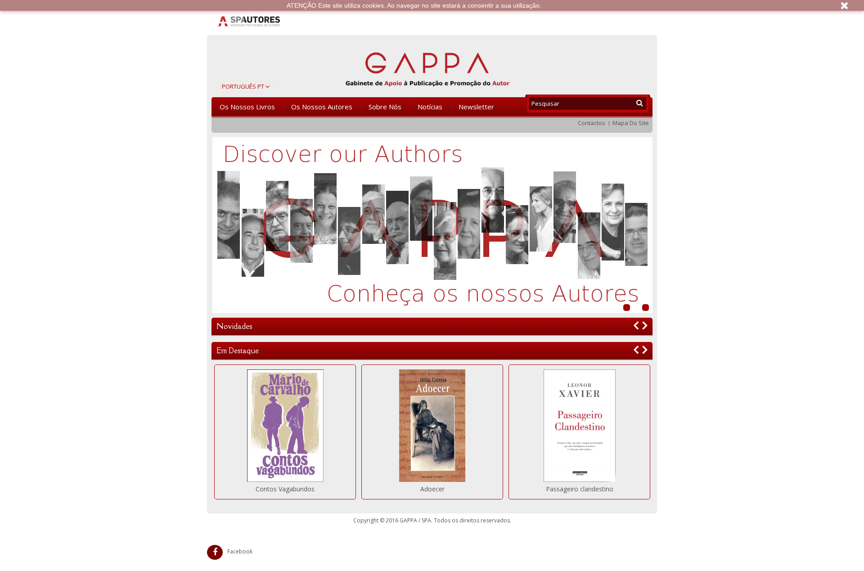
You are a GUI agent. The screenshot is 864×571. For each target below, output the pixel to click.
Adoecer (432, 489)
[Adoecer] (432, 425)
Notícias (430, 106)
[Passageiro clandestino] (579, 425)
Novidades (234, 326)
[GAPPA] (427, 68)
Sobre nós (385, 106)
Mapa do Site (630, 123)
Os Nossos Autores (321, 106)
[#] (432, 225)
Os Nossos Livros (247, 106)
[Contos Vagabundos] (285, 425)
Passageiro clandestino (579, 489)
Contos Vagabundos (285, 489)
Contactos (591, 123)
